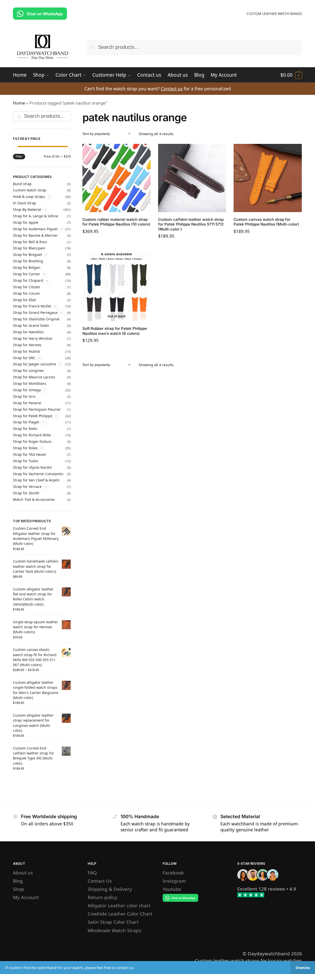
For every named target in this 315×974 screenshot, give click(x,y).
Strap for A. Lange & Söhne (35, 216)
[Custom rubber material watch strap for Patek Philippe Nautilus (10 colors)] (116, 178)
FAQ (92, 872)
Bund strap (22, 183)
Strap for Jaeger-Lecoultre (34, 364)
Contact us (172, 89)
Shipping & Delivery (110, 889)
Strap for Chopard (28, 280)
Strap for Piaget (26, 422)
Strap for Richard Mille (32, 435)
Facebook (173, 872)
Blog (18, 881)
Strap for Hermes (27, 345)
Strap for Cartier (26, 274)
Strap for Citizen (26, 287)
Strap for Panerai (27, 403)
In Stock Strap (24, 203)
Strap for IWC (24, 357)
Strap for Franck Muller (32, 306)
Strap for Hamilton (28, 332)
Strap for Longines (28, 370)
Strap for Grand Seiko (31, 325)
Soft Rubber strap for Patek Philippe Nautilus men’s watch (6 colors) (114, 331)
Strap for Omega (27, 390)
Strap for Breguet (27, 254)
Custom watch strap (29, 190)
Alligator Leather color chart (119, 905)
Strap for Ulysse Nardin (32, 467)
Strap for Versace (27, 486)
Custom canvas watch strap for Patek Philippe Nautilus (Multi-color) (266, 222)
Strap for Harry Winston (33, 338)
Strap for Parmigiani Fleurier (37, 409)
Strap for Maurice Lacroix (34, 377)
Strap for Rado (25, 428)
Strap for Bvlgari (26, 267)
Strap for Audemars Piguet (35, 229)
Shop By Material (27, 209)
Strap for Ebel (24, 299)
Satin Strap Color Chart (113, 922)
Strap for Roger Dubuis (32, 441)
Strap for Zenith (26, 493)
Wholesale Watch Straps (114, 930)
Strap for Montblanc (30, 383)
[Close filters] (72, 115)
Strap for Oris (24, 396)
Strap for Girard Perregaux (35, 312)
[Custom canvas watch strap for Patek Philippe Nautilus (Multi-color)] (268, 178)
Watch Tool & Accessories (34, 499)
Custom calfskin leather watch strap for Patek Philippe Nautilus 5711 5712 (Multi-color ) (191, 224)
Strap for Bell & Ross (30, 241)
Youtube (172, 889)
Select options (116, 243)
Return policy (102, 897)
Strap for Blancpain (29, 248)
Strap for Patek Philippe (32, 415)
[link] (261, 889)
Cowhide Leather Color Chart (120, 914)
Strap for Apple (25, 222)
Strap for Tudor (25, 460)
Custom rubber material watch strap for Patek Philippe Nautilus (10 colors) (116, 222)
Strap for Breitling (28, 261)
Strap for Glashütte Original (36, 319)
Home (19, 103)
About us (23, 872)
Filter (19, 156)
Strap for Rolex (25, 448)
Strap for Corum (26, 293)
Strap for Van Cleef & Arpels (36, 480)
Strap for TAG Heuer (29, 454)
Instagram (174, 881)
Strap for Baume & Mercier (35, 235)
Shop (18, 889)
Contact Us (100, 881)
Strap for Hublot (26, 351)
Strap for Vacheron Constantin (38, 473)
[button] (291, 74)
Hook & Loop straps (29, 196)
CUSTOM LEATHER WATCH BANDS (274, 13)
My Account (26, 897)
